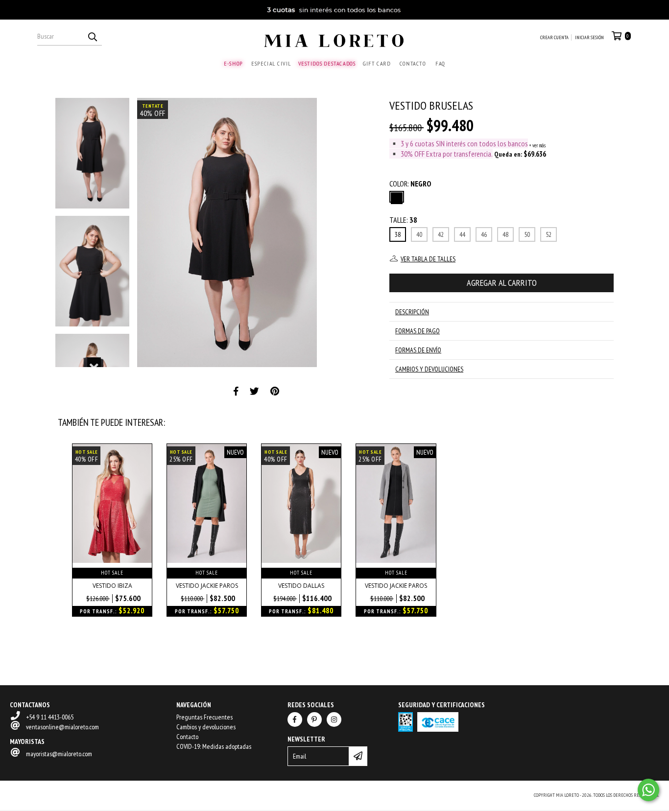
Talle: (403, 220)
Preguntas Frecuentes (204, 717)
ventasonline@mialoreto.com (62, 726)
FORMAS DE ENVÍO (418, 350)
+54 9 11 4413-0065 (49, 717)
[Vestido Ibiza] (112, 560)
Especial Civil (271, 63)
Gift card (376, 63)
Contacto (412, 63)
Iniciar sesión (589, 37)
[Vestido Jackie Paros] (206, 560)
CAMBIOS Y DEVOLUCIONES (429, 369)
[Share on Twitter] (254, 391)
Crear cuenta (554, 37)
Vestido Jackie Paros (207, 585)
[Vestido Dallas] (301, 560)
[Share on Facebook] (236, 391)
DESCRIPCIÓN (412, 311)
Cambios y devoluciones (206, 726)
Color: (410, 183)
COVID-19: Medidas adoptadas (213, 746)
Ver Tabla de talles (428, 259)
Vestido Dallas (301, 585)
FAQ (440, 63)
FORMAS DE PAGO (417, 330)
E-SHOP (233, 63)
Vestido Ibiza (112, 585)
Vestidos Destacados (327, 63)
